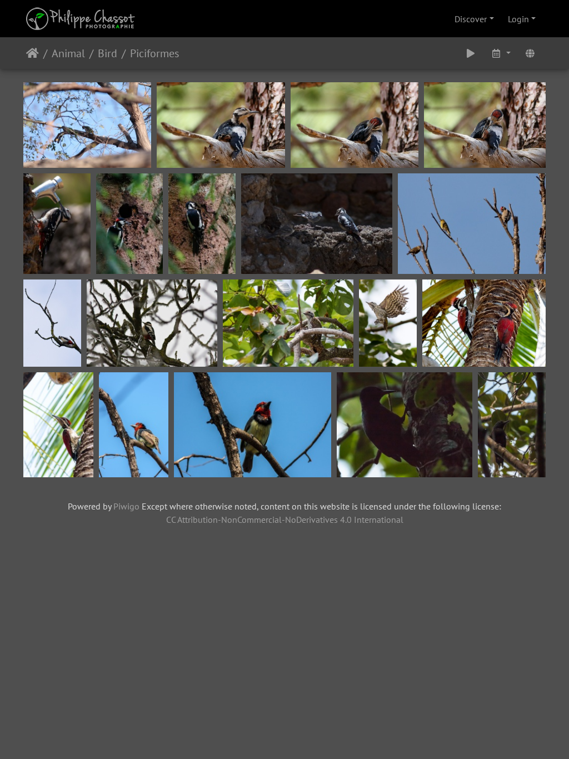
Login (518, 18)
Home (32, 53)
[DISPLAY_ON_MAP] (530, 53)
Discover (471, 18)
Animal (68, 53)
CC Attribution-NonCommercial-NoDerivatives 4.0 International (284, 519)
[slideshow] (470, 53)
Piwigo (126, 506)
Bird (107, 53)
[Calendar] (500, 53)
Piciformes (154, 53)
